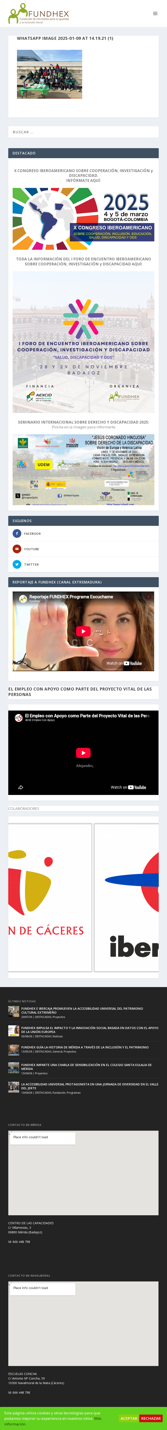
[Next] (149, 897)
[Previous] (17, 897)
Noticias (58, 1036)
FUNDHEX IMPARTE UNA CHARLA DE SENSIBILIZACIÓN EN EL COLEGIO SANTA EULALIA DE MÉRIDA (86, 1067)
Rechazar (151, 1418)
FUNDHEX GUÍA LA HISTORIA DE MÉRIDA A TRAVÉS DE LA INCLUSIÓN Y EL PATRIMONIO (85, 1047)
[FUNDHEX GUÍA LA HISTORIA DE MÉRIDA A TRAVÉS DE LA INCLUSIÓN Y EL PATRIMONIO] (13, 1050)
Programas (73, 1093)
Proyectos (59, 1017)
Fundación (59, 1093)
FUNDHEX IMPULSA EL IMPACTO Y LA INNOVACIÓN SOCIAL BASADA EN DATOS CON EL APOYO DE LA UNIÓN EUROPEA (90, 1030)
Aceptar (129, 1418)
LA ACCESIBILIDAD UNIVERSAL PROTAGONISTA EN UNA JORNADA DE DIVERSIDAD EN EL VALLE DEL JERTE (90, 1086)
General (57, 1051)
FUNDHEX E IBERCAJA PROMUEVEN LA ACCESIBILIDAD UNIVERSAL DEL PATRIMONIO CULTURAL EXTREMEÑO (82, 1010)
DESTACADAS (43, 1017)
